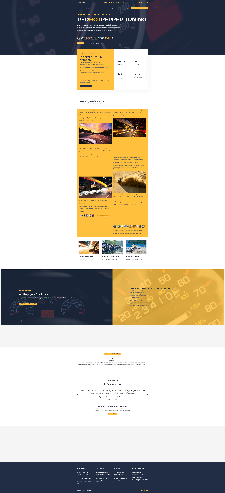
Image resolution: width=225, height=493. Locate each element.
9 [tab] (116, 399)
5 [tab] (111, 399)
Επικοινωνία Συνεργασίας (122, 8)
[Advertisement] (95, 167)
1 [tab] (107, 399)
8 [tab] (115, 399)
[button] (77, 394)
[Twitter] (141, 2)
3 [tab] (109, 399)
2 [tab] (108, 399)
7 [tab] (114, 399)
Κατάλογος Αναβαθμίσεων (87, 8)
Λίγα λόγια (107, 8)
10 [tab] (117, 399)
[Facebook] (139, 2)
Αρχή (79, 8)
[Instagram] (144, 2)
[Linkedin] (147, 2)
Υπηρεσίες (113, 8)
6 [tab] (113, 399)
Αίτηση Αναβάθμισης (99, 8)
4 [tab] (110, 399)
